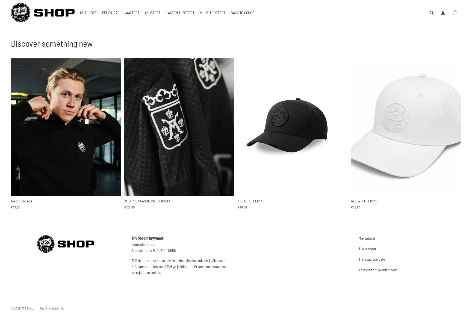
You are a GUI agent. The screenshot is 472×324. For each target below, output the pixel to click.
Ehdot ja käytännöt (52, 308)
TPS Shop (27, 308)
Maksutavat (367, 238)
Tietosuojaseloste (372, 259)
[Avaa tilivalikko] (443, 13)
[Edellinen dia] (132, 127)
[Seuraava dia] (226, 127)
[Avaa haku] (432, 13)
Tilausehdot (367, 248)
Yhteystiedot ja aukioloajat (378, 269)
